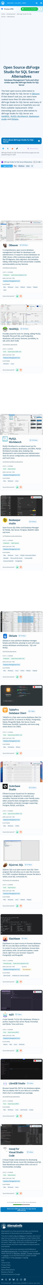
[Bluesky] (14, 1279)
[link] (21, 1209)
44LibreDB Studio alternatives (11, 1096)
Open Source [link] (7, 166)
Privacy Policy (6, 1265)
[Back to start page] (3, 3)
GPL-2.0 (18, 351)
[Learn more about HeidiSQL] (5, 329)
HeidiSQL (5, 116)
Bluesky (23, 1253)
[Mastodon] (10, 1279)
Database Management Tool (11, 281)
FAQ (2, 1260)
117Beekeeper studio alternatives (12, 536)
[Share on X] (8, 148)
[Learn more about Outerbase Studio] (5, 786)
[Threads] (17, 1279)
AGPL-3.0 (18, 735)
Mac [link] (15, 166)
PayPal (25, 1258)
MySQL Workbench (19, 116)
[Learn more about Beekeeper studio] (5, 520)
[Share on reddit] (12, 148)
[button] (24, 245)
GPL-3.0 (21, 658)
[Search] (36, 3)
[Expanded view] (34, 162)
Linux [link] (27, 166)
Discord (25, 1251)
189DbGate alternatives (9, 651)
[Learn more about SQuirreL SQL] (5, 865)
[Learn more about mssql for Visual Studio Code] (5, 1149)
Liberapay (18, 1258)
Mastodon (16, 1253)
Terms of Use (5, 1263)
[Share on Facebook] (3, 148)
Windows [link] (21, 166)
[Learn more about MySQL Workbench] (5, 438)
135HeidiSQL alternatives (10, 344)
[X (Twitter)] (6, 1279)
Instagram (36, 1253)
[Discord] (2, 1279)
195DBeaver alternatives (10, 268)
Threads (29, 1253)
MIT (17, 1032)
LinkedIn (6, 1256)
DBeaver (35, 93)
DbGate (14, 119)
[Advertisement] (21, 40)
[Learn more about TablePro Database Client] (5, 709)
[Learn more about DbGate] (5, 636)
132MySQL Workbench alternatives (13, 462)
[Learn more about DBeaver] (5, 245)
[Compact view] (36, 162)
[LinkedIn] (25, 1279)
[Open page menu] (41, 3)
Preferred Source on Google (10, 1274)
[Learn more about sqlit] (5, 1014)
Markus (22, 1236)
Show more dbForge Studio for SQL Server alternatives (21, 1209)
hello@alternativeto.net (9, 1251)
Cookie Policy (5, 1267)
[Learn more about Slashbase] (5, 938)
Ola (15, 1236)
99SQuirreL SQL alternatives (11, 880)
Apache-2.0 (22, 275)
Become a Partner (7, 1272)
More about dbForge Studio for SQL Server (18, 141)
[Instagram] (21, 1279)
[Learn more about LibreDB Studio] (5, 1083)
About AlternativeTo (8, 1270)
